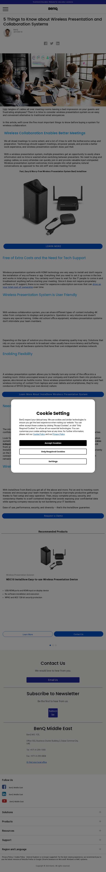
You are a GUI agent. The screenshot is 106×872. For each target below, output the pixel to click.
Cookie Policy (39, 434)
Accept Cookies (53, 443)
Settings (53, 461)
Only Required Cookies (53, 451)
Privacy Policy (59, 434)
